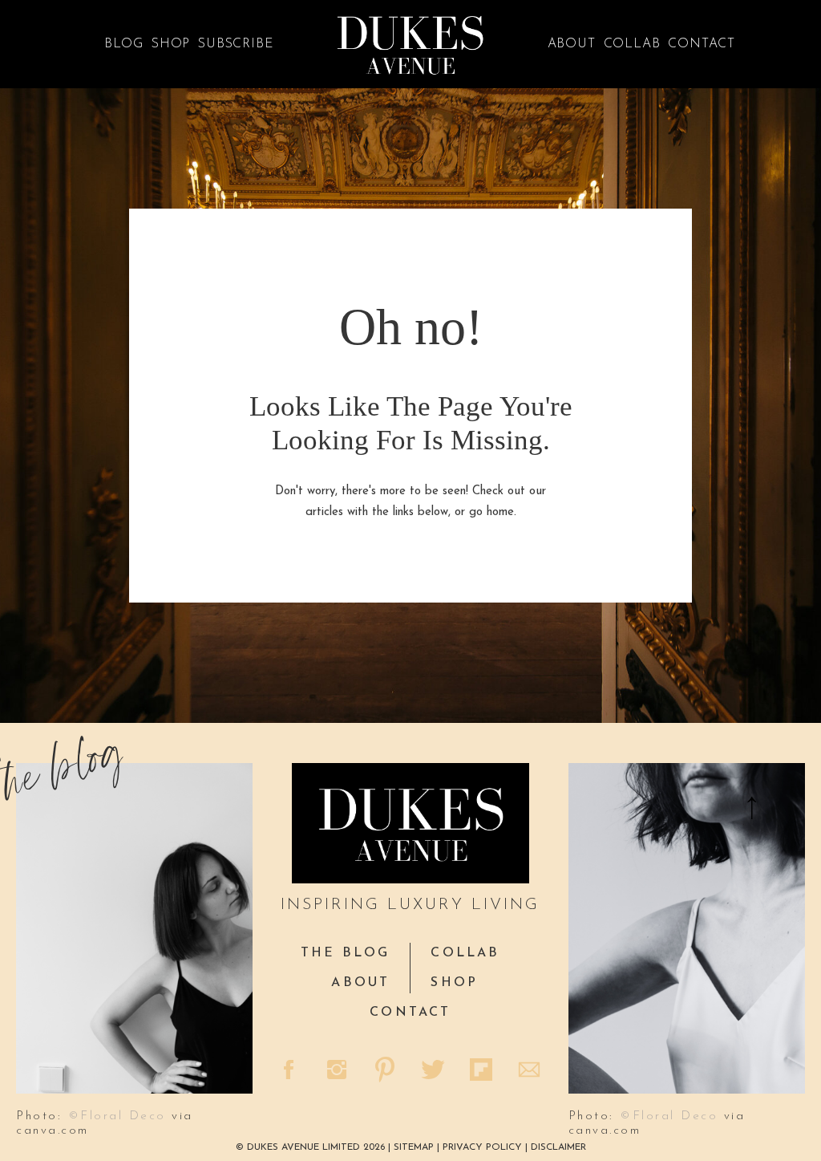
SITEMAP (415, 1147)
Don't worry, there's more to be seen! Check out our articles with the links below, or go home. (410, 501)
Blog (124, 44)
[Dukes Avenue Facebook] (290, 1071)
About (572, 44)
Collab (632, 44)
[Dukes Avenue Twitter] (434, 1071)
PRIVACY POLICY (482, 1147)
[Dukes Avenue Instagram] (338, 1071)
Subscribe (235, 44)
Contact (701, 44)
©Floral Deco (117, 1116)
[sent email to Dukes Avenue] (530, 1071)
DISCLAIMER (558, 1147)
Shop (171, 44)
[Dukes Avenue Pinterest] (386, 1071)
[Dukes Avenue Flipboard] (482, 1071)
